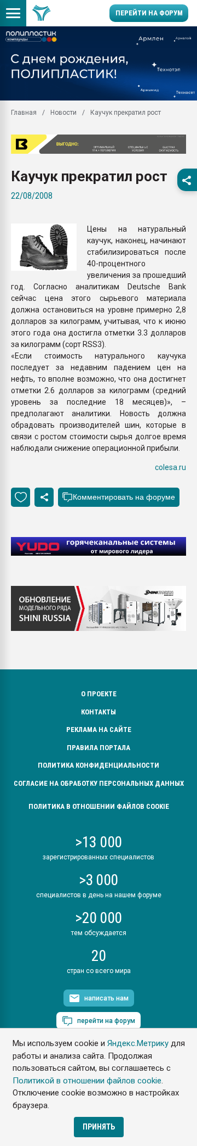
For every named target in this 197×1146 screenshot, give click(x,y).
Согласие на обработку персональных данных (99, 783)
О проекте (99, 694)
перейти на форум (106, 1021)
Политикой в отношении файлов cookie (87, 1081)
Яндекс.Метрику (138, 1043)
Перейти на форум (149, 13)
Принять (99, 1126)
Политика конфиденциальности (98, 765)
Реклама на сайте (98, 729)
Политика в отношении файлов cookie (98, 806)
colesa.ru (170, 467)
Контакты (98, 712)
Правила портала (98, 747)
